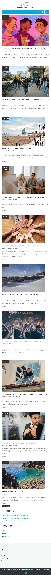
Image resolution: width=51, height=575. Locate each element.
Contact (4, 553)
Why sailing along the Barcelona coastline (16, 148)
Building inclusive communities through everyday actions (21, 246)
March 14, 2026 (5, 118)
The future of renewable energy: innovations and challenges (22, 294)
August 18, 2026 (5, 17)
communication (17, 150)
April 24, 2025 (5, 413)
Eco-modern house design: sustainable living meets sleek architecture (25, 394)
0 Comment (12, 50)
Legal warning (5, 558)
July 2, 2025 (5, 265)
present (5, 533)
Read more (4, 61)
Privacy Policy (5, 560)
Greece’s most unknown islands (12, 492)
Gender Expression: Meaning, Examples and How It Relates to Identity (24, 49)
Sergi (4, 101)
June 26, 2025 (6, 312)
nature (16, 296)
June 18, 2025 (6, 361)
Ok (25, 573)
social (16, 101)
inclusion (18, 50)
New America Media (25, 7)
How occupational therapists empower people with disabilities (23, 197)
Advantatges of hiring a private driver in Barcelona (19, 443)
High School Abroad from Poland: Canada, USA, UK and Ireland (22, 99)
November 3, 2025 (6, 168)
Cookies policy (6, 555)
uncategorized (17, 396)
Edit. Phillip (5, 50)
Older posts (6, 506)
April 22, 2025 (5, 462)
